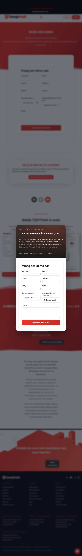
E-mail (24, 278)
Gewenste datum (28, 293)
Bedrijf (24, 286)
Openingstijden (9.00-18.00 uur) (49, 294)
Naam (45, 271)
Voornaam (26, 271)
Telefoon (45, 278)
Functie (44, 286)
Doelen (24, 305)
